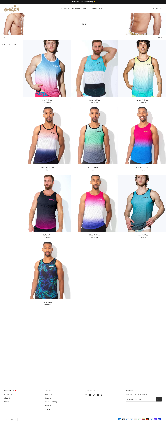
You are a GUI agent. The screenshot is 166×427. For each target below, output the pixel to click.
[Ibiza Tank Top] (47, 68)
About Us (7, 398)
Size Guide (48, 394)
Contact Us (8, 394)
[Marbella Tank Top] (142, 135)
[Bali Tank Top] (47, 270)
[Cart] (161, 8)
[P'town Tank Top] (142, 203)
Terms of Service (25, 424)
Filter (3, 37)
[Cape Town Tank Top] (47, 135)
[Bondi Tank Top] (94, 68)
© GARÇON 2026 (8, 424)
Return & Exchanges (51, 402)
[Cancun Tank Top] (142, 68)
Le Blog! (47, 409)
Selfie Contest (49, 405)
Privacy (34, 424)
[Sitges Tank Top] (94, 203)
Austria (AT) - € (10, 419)
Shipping (48, 398)
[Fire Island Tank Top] (94, 135)
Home (16, 424)
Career (6, 402)
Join (158, 399)
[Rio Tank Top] (47, 203)
